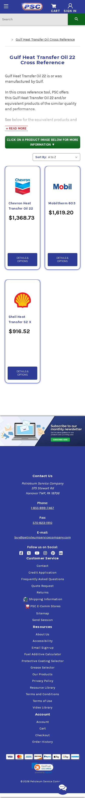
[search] (76, 19)
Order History (42, 742)
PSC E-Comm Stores (45, 606)
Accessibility (43, 641)
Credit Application (42, 572)
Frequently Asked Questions (42, 579)
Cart (42, 728)
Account (42, 722)
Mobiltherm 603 (61, 203)
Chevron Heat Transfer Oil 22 (20, 205)
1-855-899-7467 (42, 508)
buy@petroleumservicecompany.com (42, 537)
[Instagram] (47, 554)
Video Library (42, 707)
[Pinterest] (55, 554)
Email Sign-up (43, 648)
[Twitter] (31, 554)
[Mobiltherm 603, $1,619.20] (62, 181)
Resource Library (42, 687)
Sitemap (42, 613)
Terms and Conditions (42, 694)
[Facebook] (23, 554)
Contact (42, 566)
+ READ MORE (16, 128)
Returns (43, 592)
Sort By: (41, 157)
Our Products (42, 674)
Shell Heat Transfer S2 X (19, 319)
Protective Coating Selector (43, 661)
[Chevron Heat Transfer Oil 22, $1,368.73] (22, 181)
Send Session (42, 620)
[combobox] (34, 19)
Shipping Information (45, 599)
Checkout (42, 735)
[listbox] (64, 157)
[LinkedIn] (62, 554)
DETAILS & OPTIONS (23, 260)
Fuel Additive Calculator (42, 654)
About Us (42, 634)
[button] (42, 768)
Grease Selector (42, 667)
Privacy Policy (42, 681)
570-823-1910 (42, 523)
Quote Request (42, 586)
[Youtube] (39, 554)
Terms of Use (42, 701)
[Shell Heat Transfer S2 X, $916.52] (22, 295)
